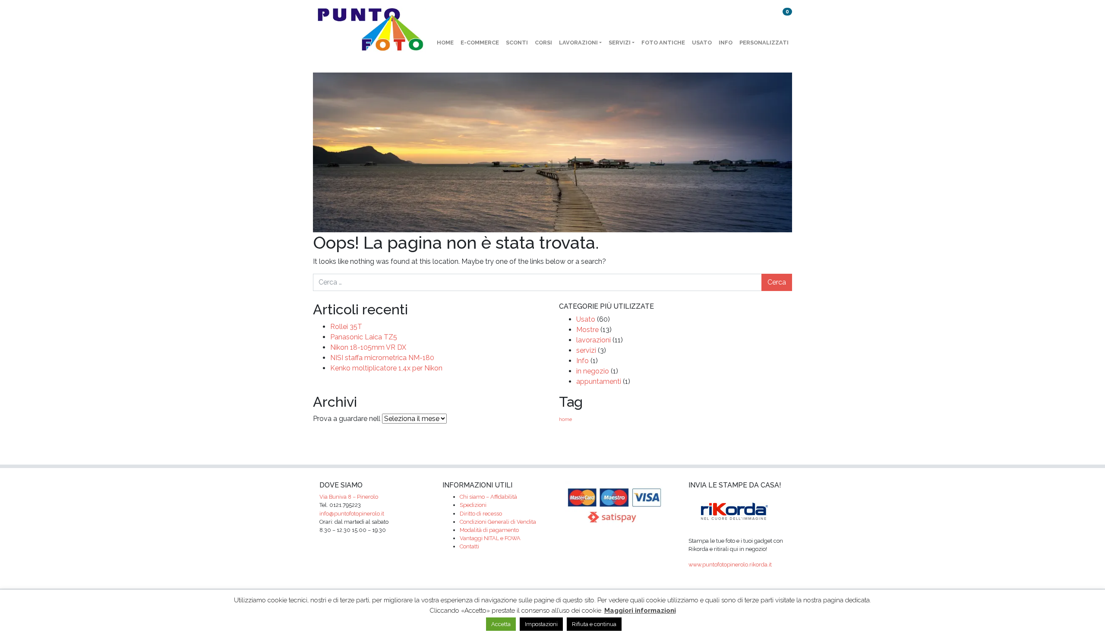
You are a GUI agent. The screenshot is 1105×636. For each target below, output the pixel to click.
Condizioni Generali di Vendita (498, 522)
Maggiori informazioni (640, 610)
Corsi (543, 42)
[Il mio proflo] (764, 18)
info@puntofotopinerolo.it (351, 513)
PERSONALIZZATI (764, 42)
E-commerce (480, 42)
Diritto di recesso (481, 513)
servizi (586, 350)
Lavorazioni (578, 42)
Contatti (469, 546)
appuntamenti (598, 381)
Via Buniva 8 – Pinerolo (348, 497)
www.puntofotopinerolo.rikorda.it (730, 564)
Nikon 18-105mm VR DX (368, 347)
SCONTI (517, 42)
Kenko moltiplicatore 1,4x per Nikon (386, 368)
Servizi (620, 42)
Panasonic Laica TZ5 (363, 337)
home (445, 42)
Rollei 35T (346, 327)
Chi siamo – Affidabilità (488, 497)
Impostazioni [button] (541, 624)
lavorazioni (593, 340)
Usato (702, 42)
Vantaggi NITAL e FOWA (490, 538)
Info (725, 42)
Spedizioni (473, 505)
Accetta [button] (501, 624)
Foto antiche (663, 42)
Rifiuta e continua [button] (594, 624)
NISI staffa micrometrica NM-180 (382, 358)
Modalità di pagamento (489, 530)
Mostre (587, 330)
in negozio (592, 371)
